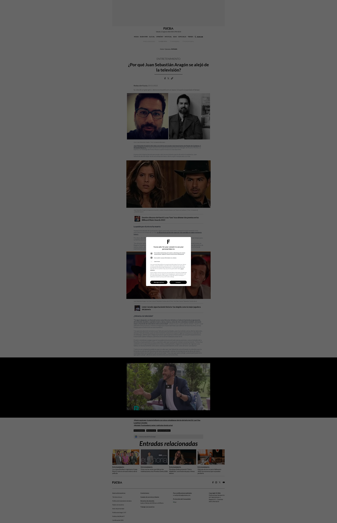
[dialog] (168, 261)
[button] (168, 261)
